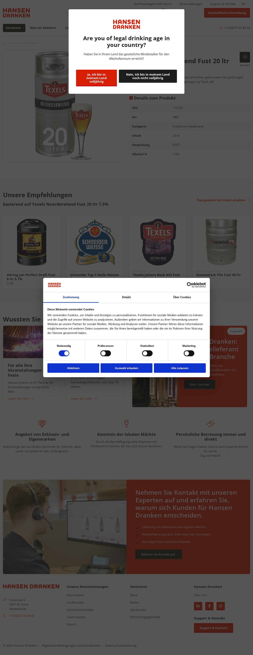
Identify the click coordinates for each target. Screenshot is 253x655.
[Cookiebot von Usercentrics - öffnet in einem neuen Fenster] (189, 285)
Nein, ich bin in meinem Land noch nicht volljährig (148, 76)
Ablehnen (73, 368)
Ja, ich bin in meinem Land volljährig (96, 78)
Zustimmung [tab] (71, 297)
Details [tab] (126, 297)
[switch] (105, 353)
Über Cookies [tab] (182, 297)
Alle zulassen (179, 368)
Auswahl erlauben (126, 368)
